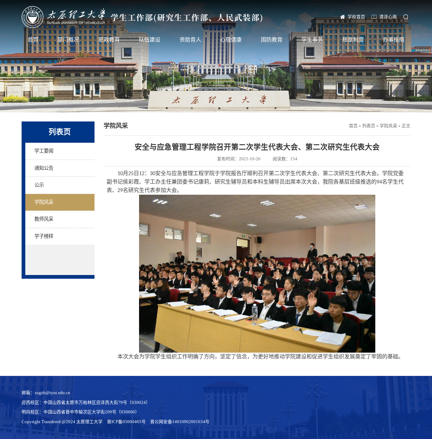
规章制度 (353, 40)
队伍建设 (149, 40)
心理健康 (231, 40)
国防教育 (271, 40)
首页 (33, 40)
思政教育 (109, 40)
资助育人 (190, 40)
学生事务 (312, 40)
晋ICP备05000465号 (126, 421)
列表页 (368, 126)
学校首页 (356, 17)
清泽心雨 (388, 17)
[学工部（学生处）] (142, 17)
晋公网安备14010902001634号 (180, 421)
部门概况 (68, 40)
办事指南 (393, 40)
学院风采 (388, 126)
